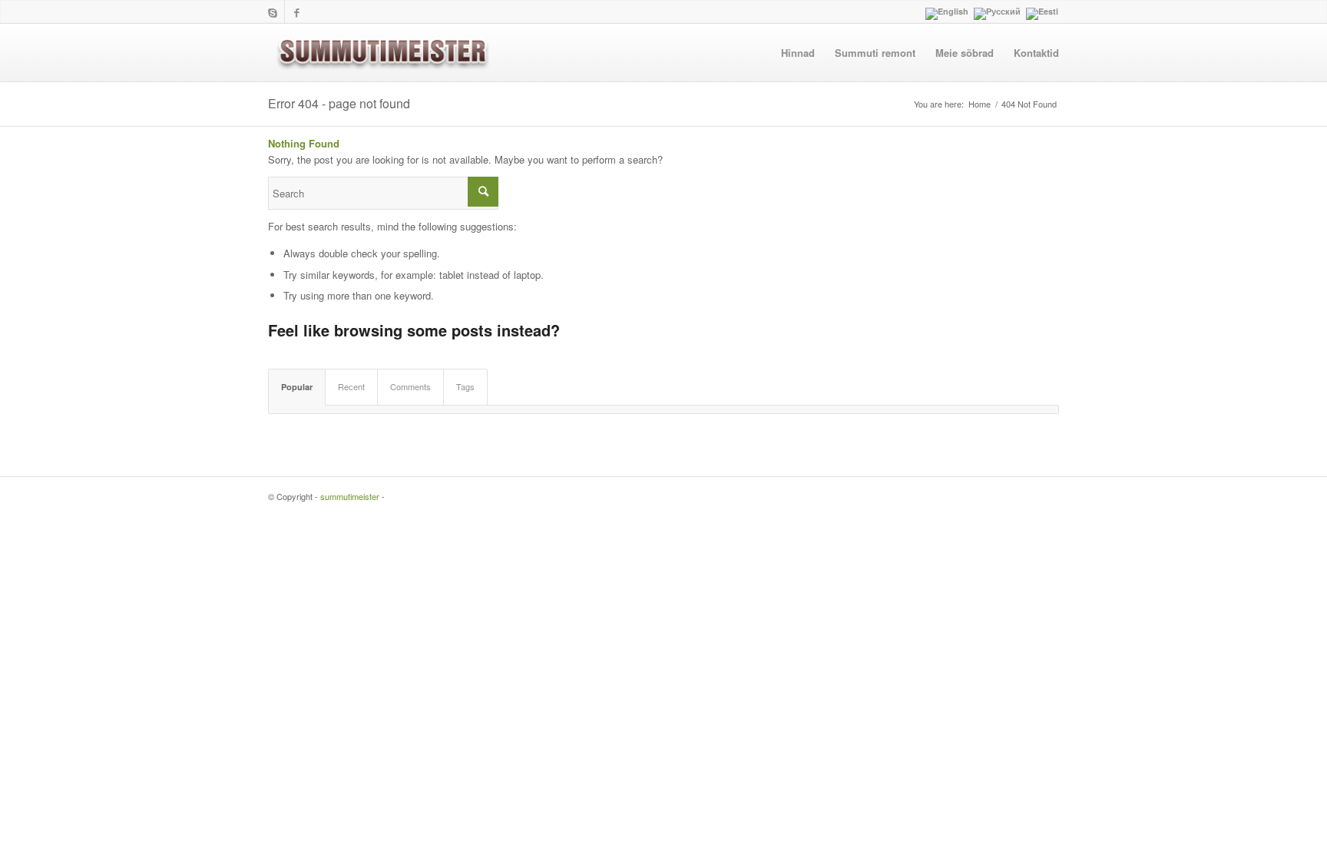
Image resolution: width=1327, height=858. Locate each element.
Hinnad (798, 52)
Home (979, 104)
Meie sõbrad (964, 52)
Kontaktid (1036, 52)
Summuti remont (875, 52)
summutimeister (349, 496)
